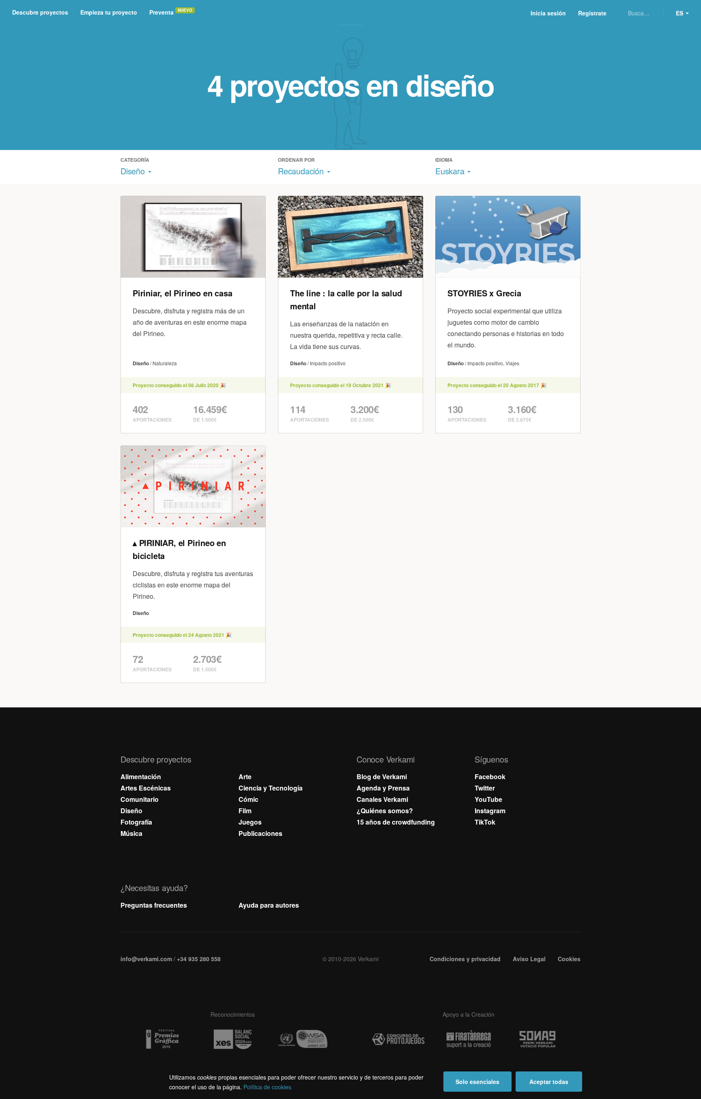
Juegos (250, 822)
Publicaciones (260, 833)
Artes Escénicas (145, 788)
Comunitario (139, 799)
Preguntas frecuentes (153, 905)
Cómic (248, 799)
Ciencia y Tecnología (271, 788)
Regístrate (592, 13)
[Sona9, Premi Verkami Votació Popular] (538, 1039)
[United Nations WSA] (302, 1039)
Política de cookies (267, 1087)
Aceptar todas (548, 1082)
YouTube (488, 799)
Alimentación (140, 776)
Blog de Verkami (382, 776)
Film (245, 810)
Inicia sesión (548, 13)
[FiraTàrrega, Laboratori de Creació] (468, 1039)
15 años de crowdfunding (396, 822)
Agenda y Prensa (383, 788)
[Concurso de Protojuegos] (398, 1039)
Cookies (569, 959)
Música (131, 833)
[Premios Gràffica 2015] (162, 1039)
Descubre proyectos (40, 12)
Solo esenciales (477, 1082)
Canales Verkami (382, 799)
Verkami (351, 13)
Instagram (490, 810)
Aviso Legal (529, 959)
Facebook (490, 776)
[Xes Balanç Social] (232, 1039)
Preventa (161, 12)
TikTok (485, 822)
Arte (245, 776)
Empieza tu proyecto (108, 12)
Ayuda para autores (269, 905)
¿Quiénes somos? (385, 810)
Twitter (485, 788)
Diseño (131, 810)
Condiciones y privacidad (465, 959)
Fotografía (136, 822)
